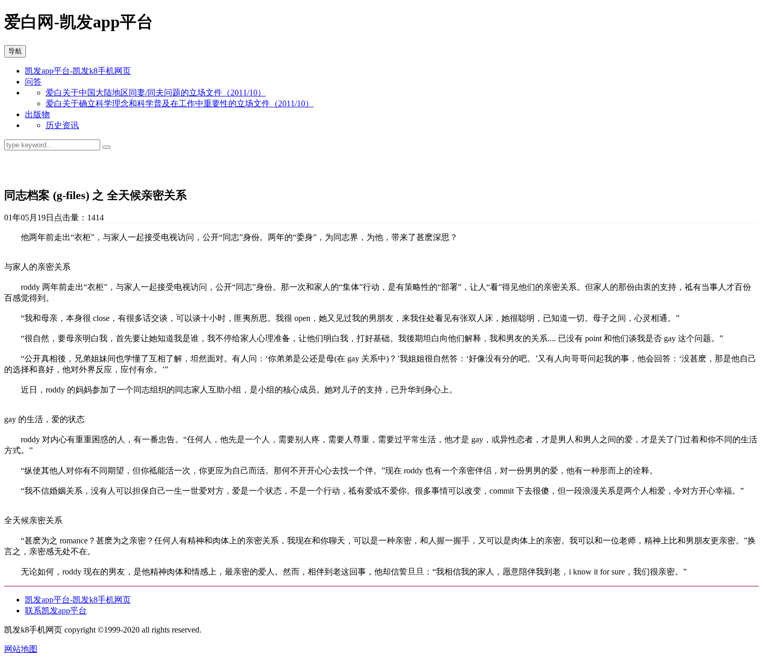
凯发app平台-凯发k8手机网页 (78, 70)
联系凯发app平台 (56, 610)
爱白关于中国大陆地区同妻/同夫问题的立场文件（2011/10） (156, 92)
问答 (33, 81)
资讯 (16, 169)
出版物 (37, 114)
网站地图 (20, 648)
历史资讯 (62, 125)
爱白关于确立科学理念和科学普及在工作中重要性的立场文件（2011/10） (180, 103)
